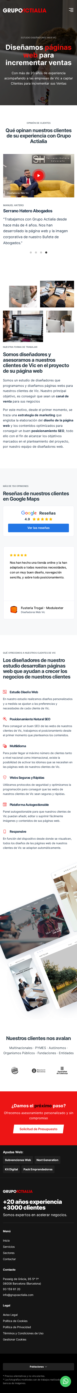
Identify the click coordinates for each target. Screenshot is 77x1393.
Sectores (8, 1253)
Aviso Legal (10, 1314)
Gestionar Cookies (14, 1339)
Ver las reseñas (38, 528)
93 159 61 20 (11, 1289)
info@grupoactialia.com (18, 1294)
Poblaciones (37, 1366)
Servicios (9, 1246)
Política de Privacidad (17, 1327)
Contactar (9, 1259)
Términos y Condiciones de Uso (23, 1333)
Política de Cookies (15, 1321)
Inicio (6, 1240)
